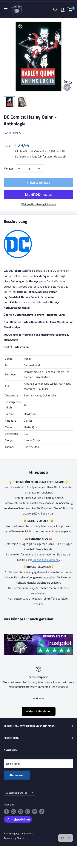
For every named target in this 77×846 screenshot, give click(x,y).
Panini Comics (12, 133)
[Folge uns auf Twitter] (13, 811)
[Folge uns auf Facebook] (6, 811)
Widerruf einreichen (38, 711)
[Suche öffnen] (55, 10)
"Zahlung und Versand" (45, 559)
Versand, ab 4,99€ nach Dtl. (50, 151)
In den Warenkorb (38, 182)
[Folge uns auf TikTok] (41, 811)
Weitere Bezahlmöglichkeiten (38, 204)
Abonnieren (16, 775)
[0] (70, 10)
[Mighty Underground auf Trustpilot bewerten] (38, 636)
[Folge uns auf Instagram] (27, 811)
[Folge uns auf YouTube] (34, 811)
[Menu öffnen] (5, 9)
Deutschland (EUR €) (16, 793)
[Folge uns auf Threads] (20, 811)
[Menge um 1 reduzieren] (19, 169)
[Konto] (62, 10)
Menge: (8, 168)
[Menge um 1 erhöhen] (39, 169)
